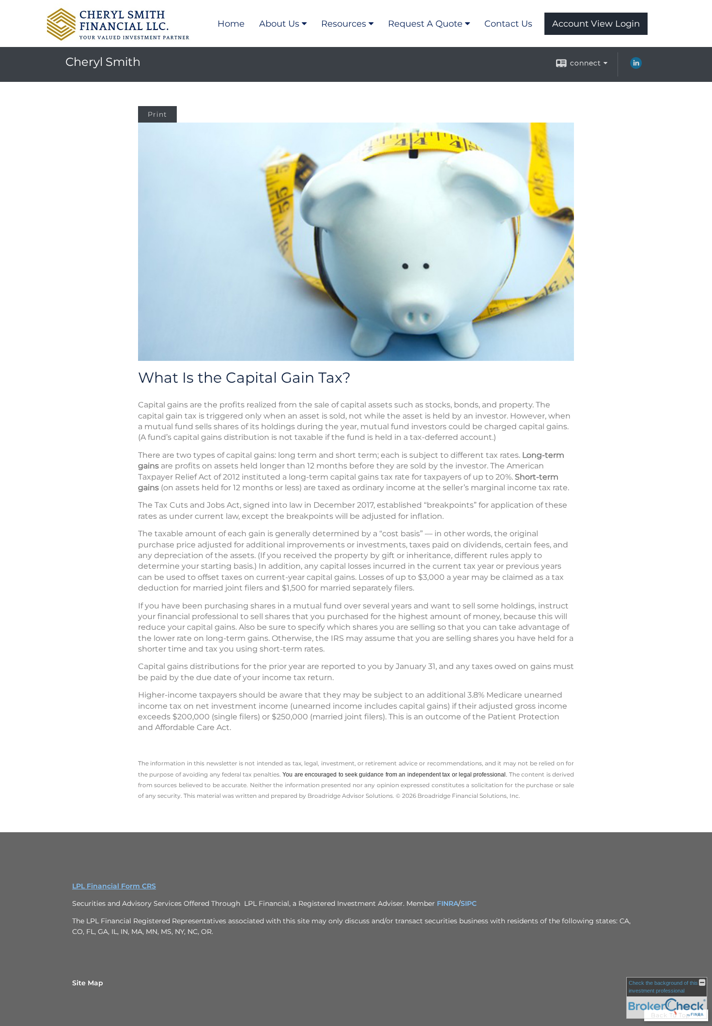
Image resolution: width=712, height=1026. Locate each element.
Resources (343, 23)
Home (231, 23)
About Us (279, 23)
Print (157, 114)
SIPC (469, 903)
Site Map (87, 983)
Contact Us (508, 23)
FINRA (447, 903)
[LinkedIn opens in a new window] (636, 66)
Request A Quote (425, 23)
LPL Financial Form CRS (114, 886)
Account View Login (596, 23)
